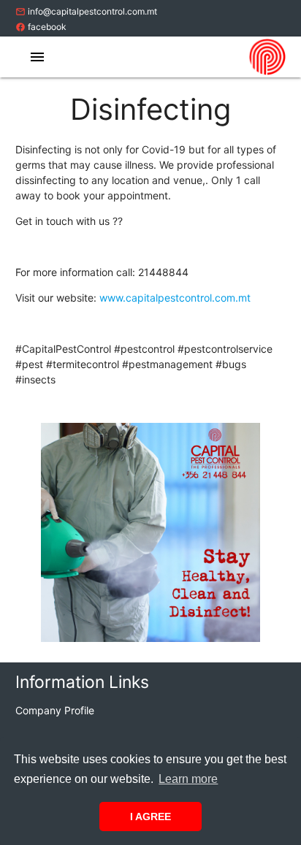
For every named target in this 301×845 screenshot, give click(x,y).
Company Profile (54, 710)
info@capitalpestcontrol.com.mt (86, 11)
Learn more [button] (188, 779)
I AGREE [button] (150, 816)
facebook (40, 26)
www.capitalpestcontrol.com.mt (175, 297)
